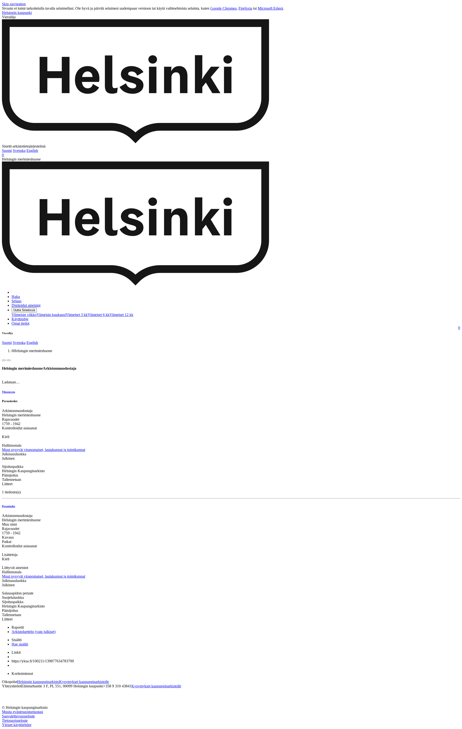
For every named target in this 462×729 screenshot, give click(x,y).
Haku (16, 297)
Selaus (16, 301)
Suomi (7, 150)
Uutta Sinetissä (24, 310)
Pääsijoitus (10, 475)
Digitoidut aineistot (26, 305)
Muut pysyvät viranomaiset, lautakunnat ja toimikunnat (43, 450)
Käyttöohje (20, 319)
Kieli (5, 437)
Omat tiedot (20, 323)
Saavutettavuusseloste (18, 716)
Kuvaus (8, 537)
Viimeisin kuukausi (51, 315)
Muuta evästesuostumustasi (22, 712)
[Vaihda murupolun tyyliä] (4, 360)
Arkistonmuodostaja (17, 411)
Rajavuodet (10, 419)
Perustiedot (8, 506)
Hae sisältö (20, 644)
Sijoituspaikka (12, 466)
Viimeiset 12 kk (121, 315)
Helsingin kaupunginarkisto (38, 682)
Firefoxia (245, 8)
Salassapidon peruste (17, 593)
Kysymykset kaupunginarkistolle (84, 682)
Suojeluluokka (13, 597)
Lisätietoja (10, 555)
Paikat (6, 542)
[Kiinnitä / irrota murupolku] (9, 360)
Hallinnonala (11, 445)
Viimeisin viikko (24, 315)
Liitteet (7, 484)
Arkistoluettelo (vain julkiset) (34, 632)
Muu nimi (9, 524)
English (32, 150)
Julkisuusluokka (14, 454)
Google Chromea (223, 8)
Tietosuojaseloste (15, 720)
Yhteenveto (8, 391)
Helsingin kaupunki (17, 13)
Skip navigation (14, 4)
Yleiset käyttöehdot (16, 725)
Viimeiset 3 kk (77, 315)
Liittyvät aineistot (15, 568)
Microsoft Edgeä (270, 8)
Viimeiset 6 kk (98, 315)
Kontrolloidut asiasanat (19, 428)
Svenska (19, 150)
